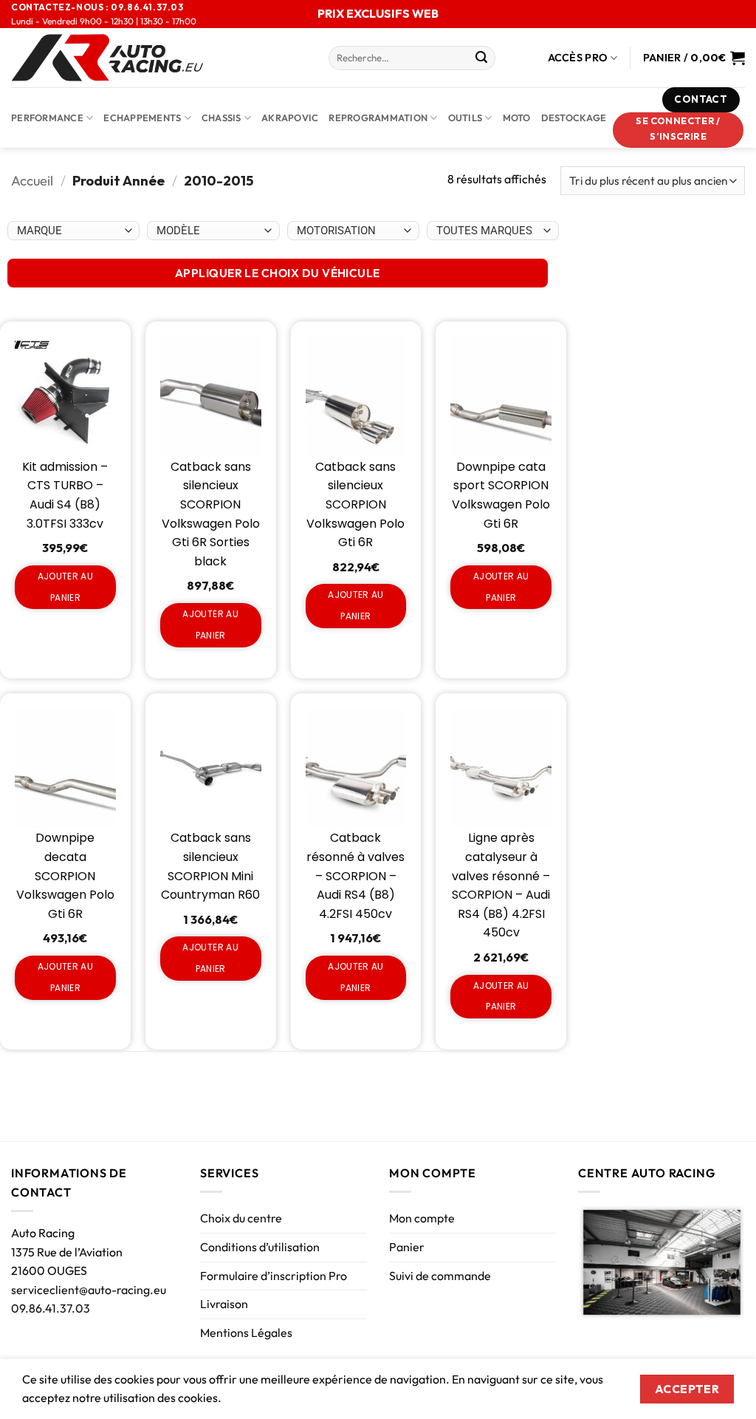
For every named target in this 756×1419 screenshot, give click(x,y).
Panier (407, 1246)
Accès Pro (578, 57)
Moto (517, 117)
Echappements (142, 117)
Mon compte (422, 1218)
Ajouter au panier (66, 587)
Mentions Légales (246, 1332)
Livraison (224, 1303)
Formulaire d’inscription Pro (273, 1275)
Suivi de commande (440, 1275)
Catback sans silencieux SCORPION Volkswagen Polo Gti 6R (355, 504)
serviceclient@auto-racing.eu (88, 1289)
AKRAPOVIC (289, 117)
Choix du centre (241, 1218)
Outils (465, 117)
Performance (47, 117)
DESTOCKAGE (574, 117)
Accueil (32, 180)
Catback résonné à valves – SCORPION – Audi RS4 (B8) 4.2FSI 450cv (355, 875)
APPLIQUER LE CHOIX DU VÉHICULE (277, 272)
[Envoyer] (481, 58)
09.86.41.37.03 (50, 1308)
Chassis (221, 117)
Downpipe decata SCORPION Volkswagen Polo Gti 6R (65, 875)
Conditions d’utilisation (260, 1246)
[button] (678, 130)
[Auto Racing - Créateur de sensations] (158, 57)
